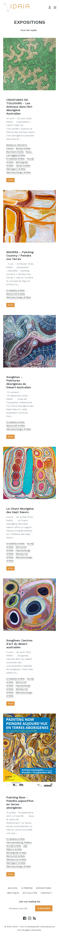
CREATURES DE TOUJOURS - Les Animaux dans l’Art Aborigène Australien (19, 106)
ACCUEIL (13, 888)
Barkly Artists (23, 148)
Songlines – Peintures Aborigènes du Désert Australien (18, 382)
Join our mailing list (29, 901)
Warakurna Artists (16, 859)
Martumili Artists (15, 293)
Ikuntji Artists (13, 845)
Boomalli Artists (15, 151)
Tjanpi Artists (23, 165)
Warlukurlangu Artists (18, 172)
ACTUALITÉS (30, 893)
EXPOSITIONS (43, 888)
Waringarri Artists (15, 169)
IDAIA (15, 927)
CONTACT (46, 893)
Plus (10, 180)
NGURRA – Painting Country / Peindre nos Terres (20, 255)
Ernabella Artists (15, 158)
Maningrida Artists (16, 852)
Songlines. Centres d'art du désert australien (19, 644)
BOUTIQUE (13, 893)
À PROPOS (27, 888)
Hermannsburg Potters (19, 842)
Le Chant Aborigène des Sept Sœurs (20, 510)
